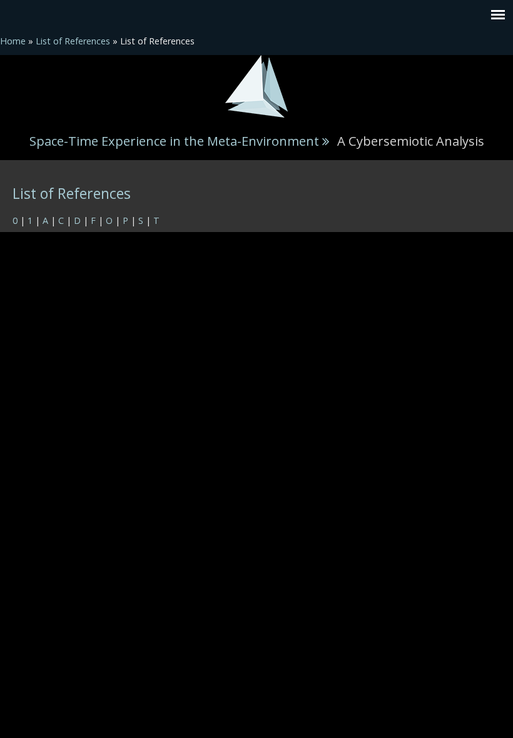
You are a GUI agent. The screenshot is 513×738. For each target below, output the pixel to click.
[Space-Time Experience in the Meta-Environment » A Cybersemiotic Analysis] (256, 85)
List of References (73, 41)
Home (13, 41)
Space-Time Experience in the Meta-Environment (174, 140)
